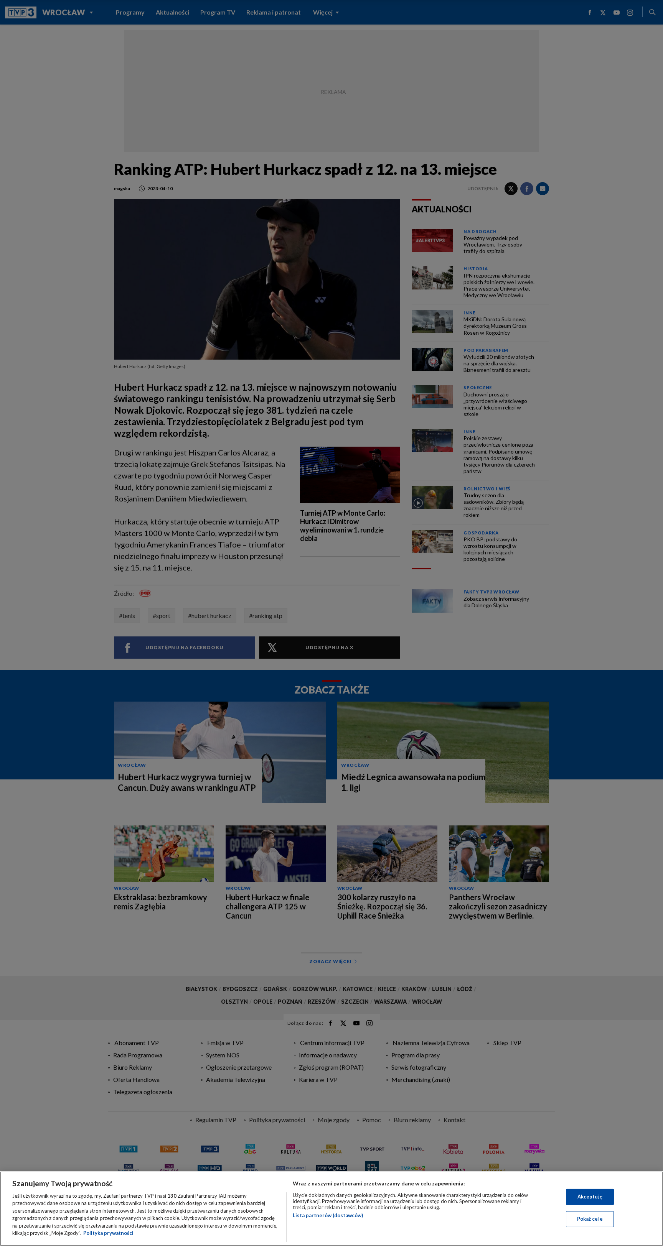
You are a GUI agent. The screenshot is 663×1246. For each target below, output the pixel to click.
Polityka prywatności (108, 1233)
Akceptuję (589, 1196)
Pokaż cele (590, 1219)
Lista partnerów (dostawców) (328, 1215)
